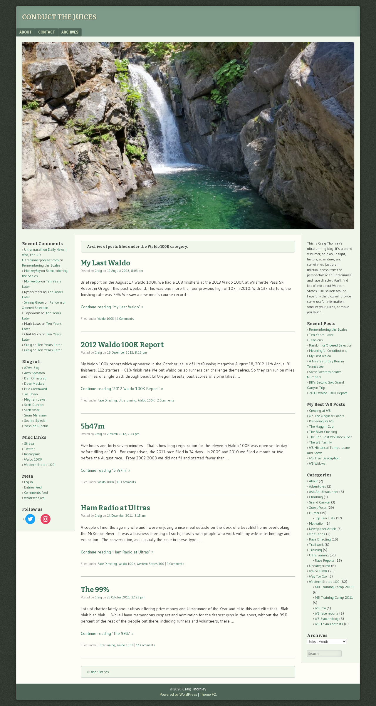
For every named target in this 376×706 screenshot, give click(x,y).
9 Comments (175, 564)
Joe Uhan (31, 394)
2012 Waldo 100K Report (122, 345)
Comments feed (36, 492)
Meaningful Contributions (328, 350)
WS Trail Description (324, 458)
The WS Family (320, 442)
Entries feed (33, 487)
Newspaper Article (323, 528)
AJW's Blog (32, 367)
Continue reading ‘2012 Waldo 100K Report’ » (122, 388)
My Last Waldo (105, 263)
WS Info (320, 608)
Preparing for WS (321, 421)
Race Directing (107, 400)
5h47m (93, 426)
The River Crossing (323, 431)
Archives (69, 32)
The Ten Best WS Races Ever (330, 437)
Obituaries (317, 534)
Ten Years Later (49, 344)
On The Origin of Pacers (326, 416)
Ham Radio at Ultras (115, 508)
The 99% (95, 589)
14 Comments (145, 645)
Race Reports (325, 560)
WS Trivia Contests (329, 624)
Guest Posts (318, 507)
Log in (28, 482)
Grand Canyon (319, 502)
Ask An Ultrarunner (323, 491)
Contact (46, 32)
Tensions (316, 340)
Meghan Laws (35, 399)
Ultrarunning (127, 400)
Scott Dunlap (34, 404)
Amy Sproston (34, 373)
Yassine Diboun (36, 426)
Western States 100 (150, 564)
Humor (314, 513)
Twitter (29, 448)
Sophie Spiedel (35, 420)
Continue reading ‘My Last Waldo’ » (112, 306)
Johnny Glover (34, 302)
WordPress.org (34, 498)
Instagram (32, 454)
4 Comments (125, 319)
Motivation (317, 523)
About (25, 32)
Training (315, 550)
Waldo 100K (106, 319)
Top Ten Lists (325, 518)
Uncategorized (319, 565)
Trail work (316, 544)
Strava (29, 443)
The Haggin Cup (321, 426)
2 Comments (165, 400)
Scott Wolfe (32, 410)
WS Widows (317, 463)
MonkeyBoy (32, 270)
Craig (98, 271)
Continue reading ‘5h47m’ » (105, 470)
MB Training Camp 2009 (334, 587)
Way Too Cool (318, 576)
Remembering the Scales (41, 265)
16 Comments (126, 482)
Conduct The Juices (59, 17)
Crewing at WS (320, 410)
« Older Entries (98, 672)
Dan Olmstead (35, 378)
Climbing (316, 497)
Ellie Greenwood (35, 389)
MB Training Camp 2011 (334, 597)
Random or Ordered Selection (330, 345)
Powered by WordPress (178, 694)
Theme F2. (208, 694)
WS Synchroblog (326, 618)
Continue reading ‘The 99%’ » (107, 633)
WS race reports (326, 613)
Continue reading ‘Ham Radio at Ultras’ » (117, 552)
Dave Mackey (34, 383)
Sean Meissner (35, 415)
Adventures (317, 486)
